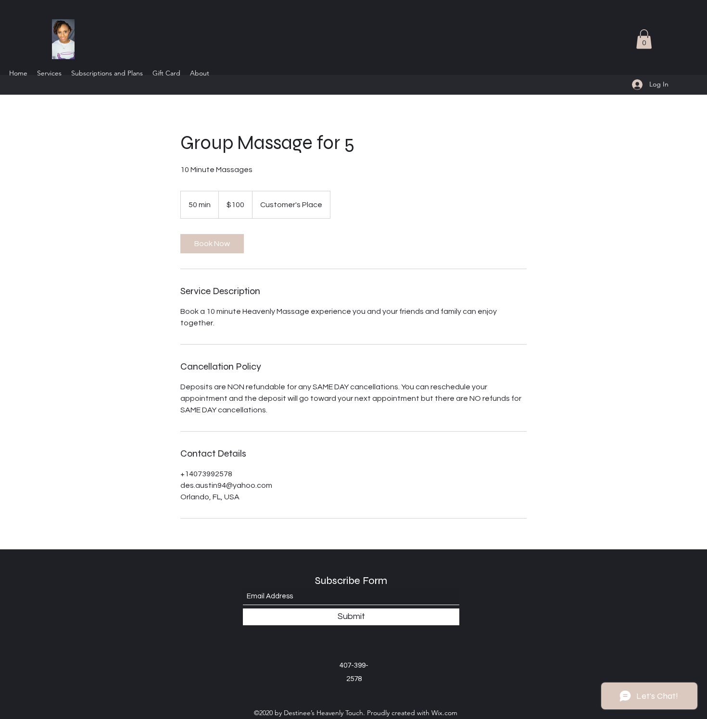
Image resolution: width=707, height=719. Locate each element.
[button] (644, 39)
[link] (212, 243)
